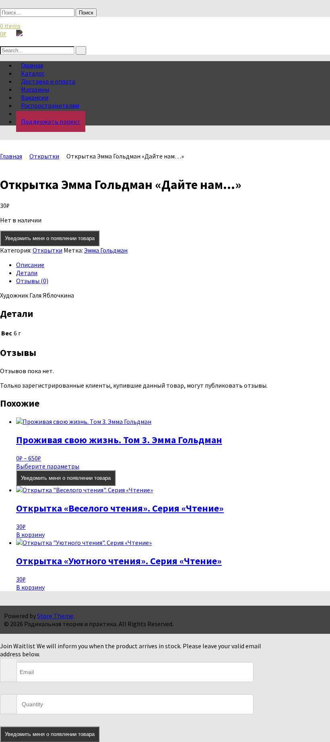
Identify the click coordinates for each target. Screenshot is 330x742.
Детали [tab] (26, 273)
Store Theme (55, 616)
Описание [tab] (30, 265)
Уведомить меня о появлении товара (50, 238)
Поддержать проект (50, 121)
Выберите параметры (47, 466)
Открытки (44, 156)
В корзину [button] (30, 534)
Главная (11, 156)
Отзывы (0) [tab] (32, 281)
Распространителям (50, 105)
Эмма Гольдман (106, 250)
